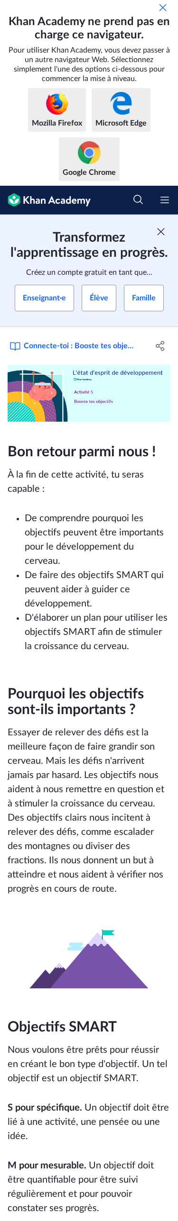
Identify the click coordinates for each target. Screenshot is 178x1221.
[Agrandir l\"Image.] (89, 393)
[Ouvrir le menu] (164, 200)
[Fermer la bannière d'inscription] (160, 231)
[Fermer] (162, 7)
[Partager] (160, 345)
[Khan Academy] (45, 200)
